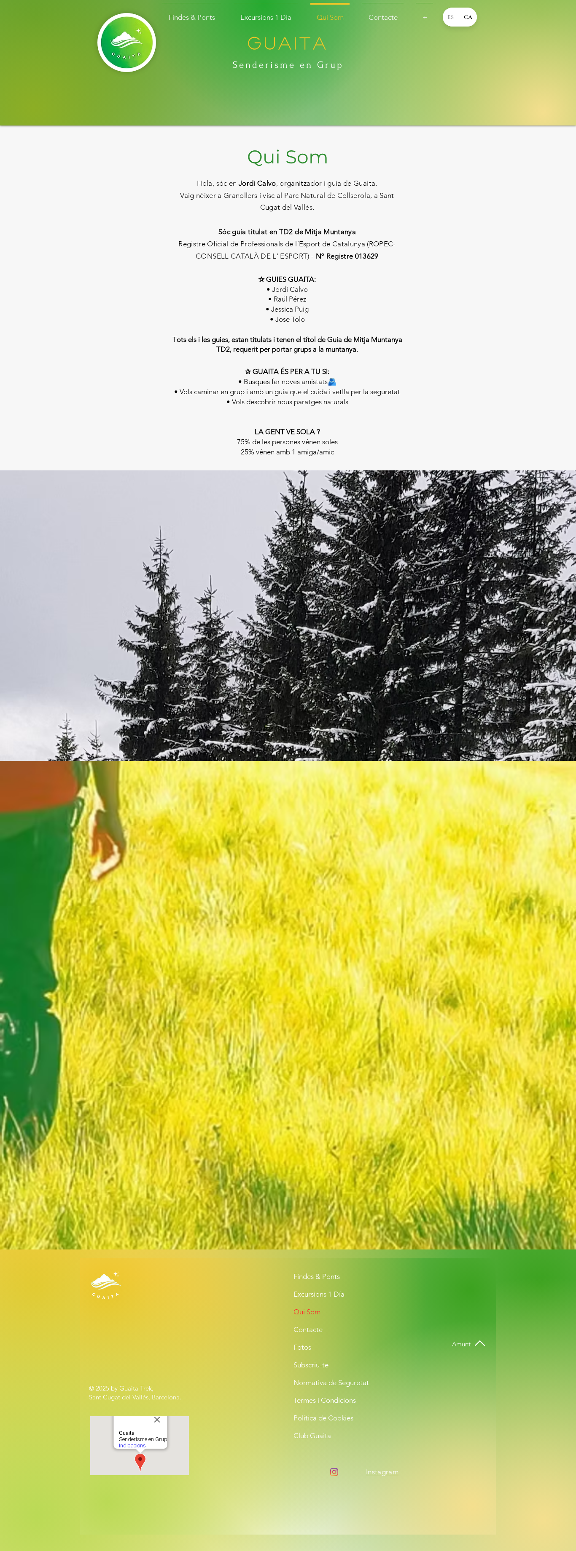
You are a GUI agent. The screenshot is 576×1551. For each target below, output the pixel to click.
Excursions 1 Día (319, 1294)
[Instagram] (334, 1472)
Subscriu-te (310, 1365)
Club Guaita (312, 1435)
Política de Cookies (323, 1418)
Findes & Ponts (316, 1276)
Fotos (302, 1347)
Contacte (308, 1329)
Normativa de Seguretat (326, 1382)
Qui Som (306, 1312)
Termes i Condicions (324, 1400)
